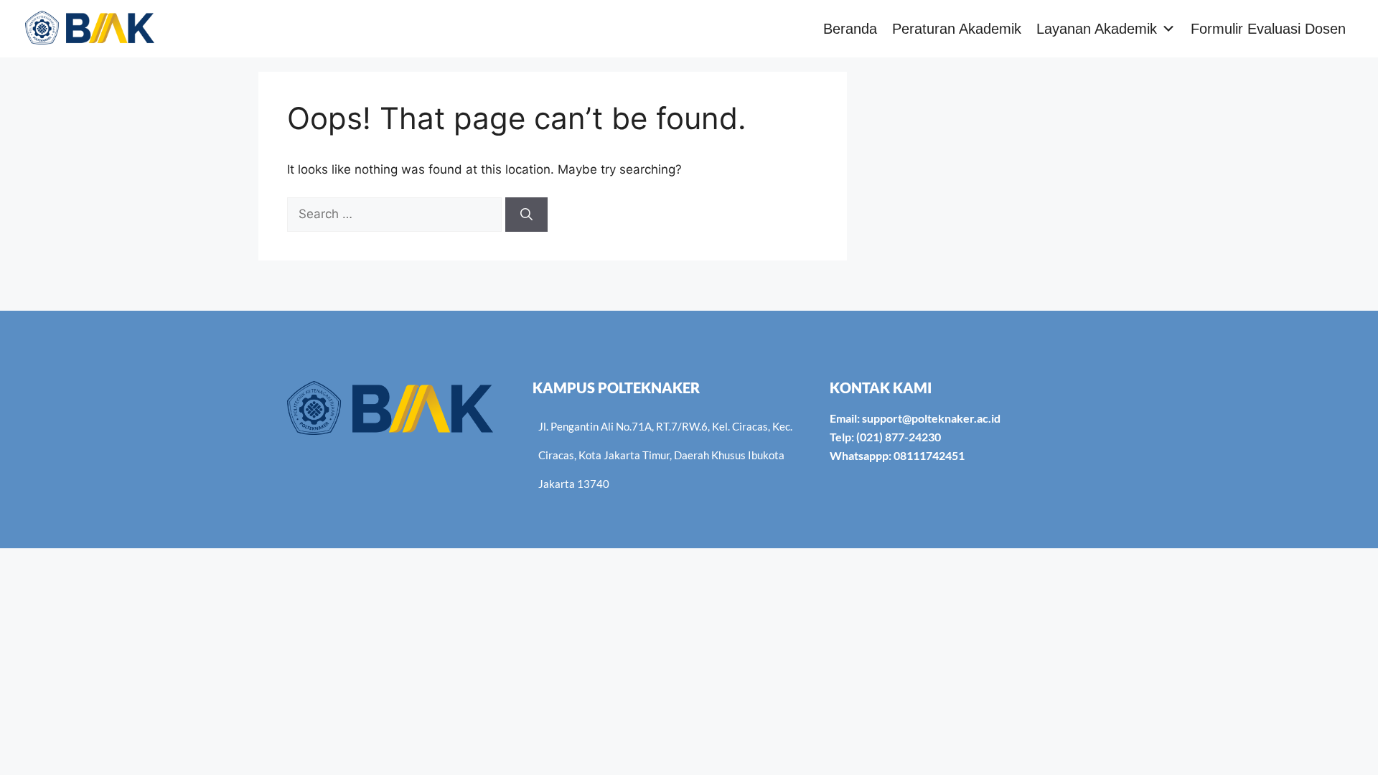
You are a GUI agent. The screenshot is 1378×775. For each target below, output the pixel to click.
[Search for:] (396, 214)
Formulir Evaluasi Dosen (1268, 29)
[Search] (526, 214)
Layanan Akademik (1096, 29)
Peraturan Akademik (956, 29)
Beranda (850, 29)
